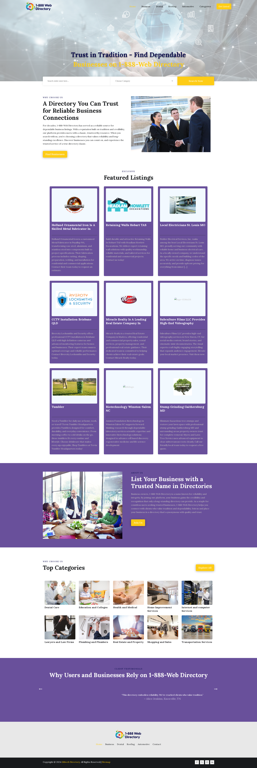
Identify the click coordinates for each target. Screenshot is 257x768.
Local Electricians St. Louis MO (182, 225)
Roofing (172, 6)
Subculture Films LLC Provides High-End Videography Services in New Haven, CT (182, 323)
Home (133, 6)
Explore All (205, 567)
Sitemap (106, 762)
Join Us (138, 522)
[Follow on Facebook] (197, 762)
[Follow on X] (202, 762)
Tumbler (58, 407)
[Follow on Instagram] (207, 762)
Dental (159, 6)
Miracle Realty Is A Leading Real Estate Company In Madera (126, 323)
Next (216, 700)
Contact (157, 744)
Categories (205, 6)
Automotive (188, 6)
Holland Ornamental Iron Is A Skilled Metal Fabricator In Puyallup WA (73, 228)
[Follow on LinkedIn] (212, 762)
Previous (40, 700)
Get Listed (224, 6)
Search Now (196, 80)
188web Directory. (71, 762)
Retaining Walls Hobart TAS (126, 225)
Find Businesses (55, 154)
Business (145, 6)
